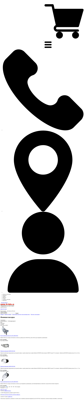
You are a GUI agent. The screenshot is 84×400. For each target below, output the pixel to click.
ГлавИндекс (10, 396)
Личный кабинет (4, 302)
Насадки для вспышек (35, 314)
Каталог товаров (8, 314)
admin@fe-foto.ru (7, 390)
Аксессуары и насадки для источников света (21, 314)
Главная (2, 314)
